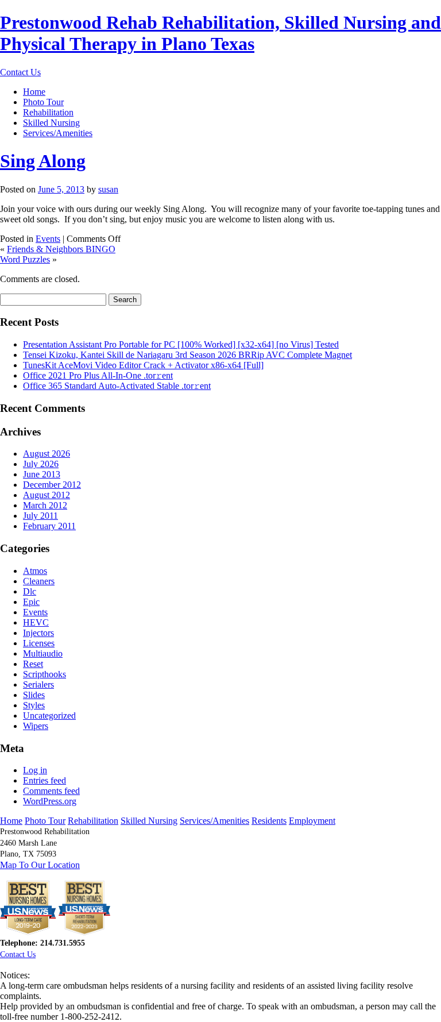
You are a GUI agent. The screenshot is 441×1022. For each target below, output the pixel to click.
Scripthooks (44, 674)
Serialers (38, 684)
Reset (33, 664)
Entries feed (44, 780)
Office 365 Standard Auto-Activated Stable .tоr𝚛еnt (117, 386)
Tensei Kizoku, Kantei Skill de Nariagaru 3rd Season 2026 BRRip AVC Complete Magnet (187, 355)
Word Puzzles (25, 259)
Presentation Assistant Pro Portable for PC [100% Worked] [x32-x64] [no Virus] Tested (181, 344)
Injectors (38, 633)
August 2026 (46, 453)
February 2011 (49, 526)
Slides (34, 695)
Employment (312, 821)
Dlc (29, 591)
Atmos (35, 571)
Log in (35, 770)
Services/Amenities (57, 133)
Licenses (39, 643)
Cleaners (39, 581)
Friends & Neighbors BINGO (61, 249)
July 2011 (40, 515)
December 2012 (52, 484)
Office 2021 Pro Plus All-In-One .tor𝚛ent (98, 375)
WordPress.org (49, 801)
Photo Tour (43, 102)
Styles (34, 705)
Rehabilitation (48, 112)
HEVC (36, 622)
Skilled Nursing (51, 123)
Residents (269, 821)
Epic (31, 602)
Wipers (35, 726)
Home (34, 92)
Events (48, 239)
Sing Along (43, 161)
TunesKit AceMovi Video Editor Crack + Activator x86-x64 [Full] (143, 365)
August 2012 (46, 495)
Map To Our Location (40, 865)
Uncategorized (49, 715)
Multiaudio (43, 653)
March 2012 (45, 505)
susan (108, 189)
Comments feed (51, 791)
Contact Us (20, 72)
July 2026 (41, 464)
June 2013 (41, 474)
